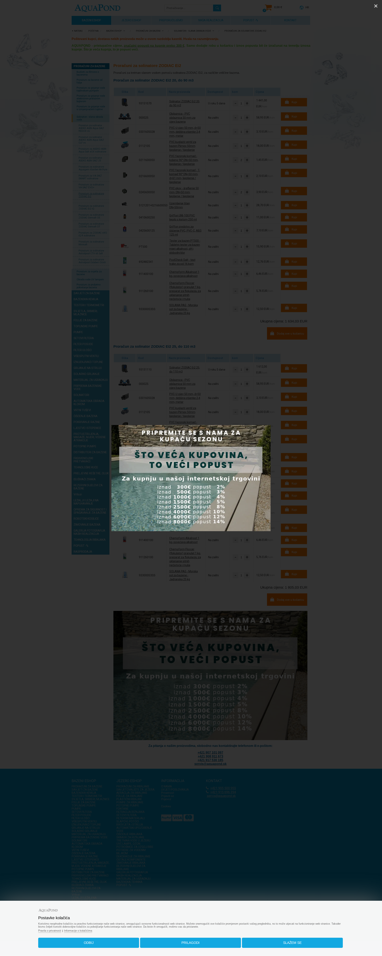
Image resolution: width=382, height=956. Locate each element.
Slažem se (292, 943)
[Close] (376, 6)
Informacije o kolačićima (78, 930)
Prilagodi (190, 943)
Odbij (89, 943)
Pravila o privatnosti (49, 930)
